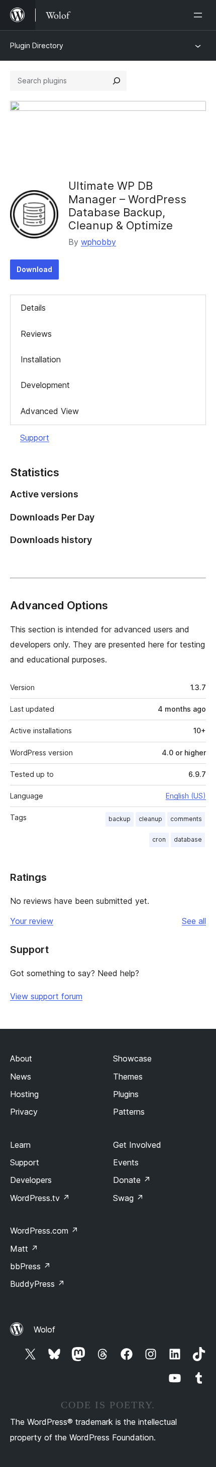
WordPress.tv (40, 1198)
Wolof (44, 1329)
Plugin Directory (36, 45)
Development (45, 385)
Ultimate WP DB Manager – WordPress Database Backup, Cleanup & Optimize (127, 205)
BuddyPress (37, 1284)
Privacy (24, 1112)
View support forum (46, 996)
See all (194, 921)
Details (33, 308)
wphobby (98, 242)
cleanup (150, 819)
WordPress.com (44, 1231)
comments (186, 819)
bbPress (30, 1266)
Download (34, 269)
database (188, 839)
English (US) (186, 795)
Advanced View (50, 411)
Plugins (126, 1094)
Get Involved (137, 1145)
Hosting (24, 1094)
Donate (132, 1180)
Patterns (129, 1112)
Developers (31, 1180)
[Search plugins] (116, 81)
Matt (24, 1249)
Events (126, 1162)
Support (34, 438)
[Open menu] (200, 15)
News (20, 1077)
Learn (20, 1145)
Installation (41, 359)
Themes (128, 1077)
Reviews (36, 334)
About (21, 1058)
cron (159, 839)
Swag (128, 1198)
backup (120, 819)
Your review (31, 921)
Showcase (132, 1058)
